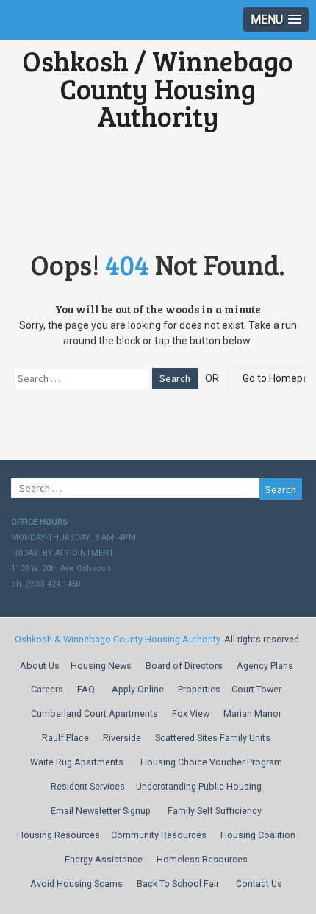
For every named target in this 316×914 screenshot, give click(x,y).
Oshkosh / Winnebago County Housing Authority (158, 88)
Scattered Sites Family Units (212, 737)
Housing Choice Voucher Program (211, 762)
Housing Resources (58, 834)
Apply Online (138, 689)
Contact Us (259, 883)
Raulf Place (65, 737)
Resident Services (88, 786)
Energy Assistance (104, 859)
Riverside (122, 737)
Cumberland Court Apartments (94, 713)
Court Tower (256, 689)
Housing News (101, 665)
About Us (40, 665)
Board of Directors (184, 665)
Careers (47, 689)
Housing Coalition (257, 834)
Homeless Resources (202, 859)
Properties (199, 689)
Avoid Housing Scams (76, 883)
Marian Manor (252, 713)
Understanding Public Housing (199, 786)
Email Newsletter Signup (101, 810)
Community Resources (159, 834)
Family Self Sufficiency (215, 810)
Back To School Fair (178, 883)
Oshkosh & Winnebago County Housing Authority (117, 639)
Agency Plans (265, 665)
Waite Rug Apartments (76, 762)
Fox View (190, 713)
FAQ (86, 689)
